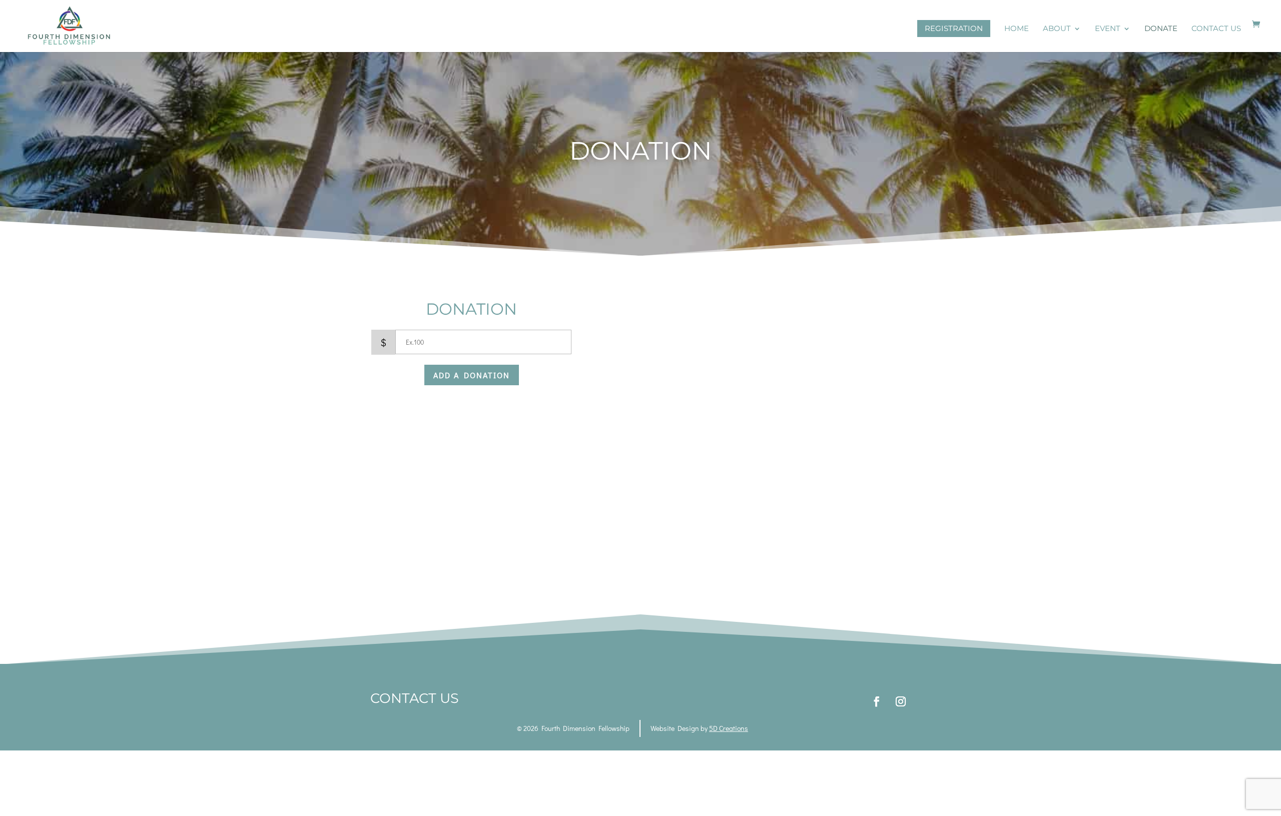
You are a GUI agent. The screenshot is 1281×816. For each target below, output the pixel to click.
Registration (954, 28)
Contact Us (1216, 29)
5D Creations (728, 728)
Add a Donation (471, 375)
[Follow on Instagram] (901, 701)
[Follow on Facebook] (877, 701)
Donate (1160, 29)
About (1057, 29)
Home (1016, 29)
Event (1107, 29)
